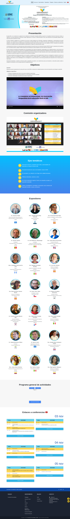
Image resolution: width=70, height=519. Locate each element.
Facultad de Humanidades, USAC (32, 517)
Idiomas (26, 506)
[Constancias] (68, 501)
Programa (51, 2)
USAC (38, 497)
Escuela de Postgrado (28, 511)
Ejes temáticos (41, 2)
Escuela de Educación (28, 513)
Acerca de (36, 2)
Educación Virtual (27, 499)
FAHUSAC (38, 499)
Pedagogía (26, 497)
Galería (65, 2)
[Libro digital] (68, 498)
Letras (26, 504)
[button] (5, 16)
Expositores (47, 2)
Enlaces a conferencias (58, 2)
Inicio (32, 2)
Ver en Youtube (50, 455)
